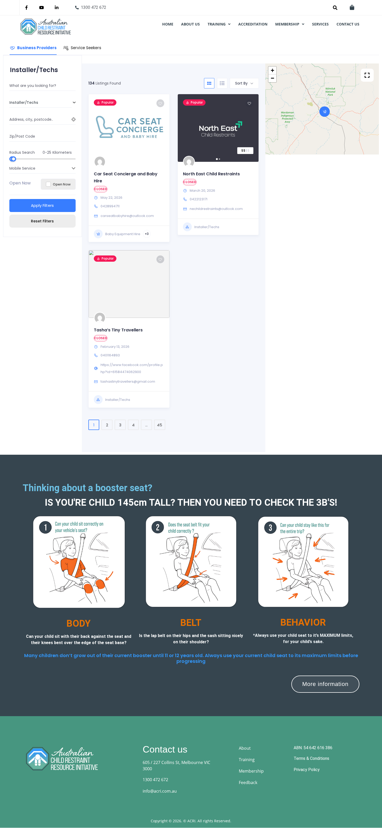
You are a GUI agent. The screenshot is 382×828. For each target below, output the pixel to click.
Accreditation (252, 24)
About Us (190, 24)
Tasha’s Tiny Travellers (118, 330)
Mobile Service (22, 168)
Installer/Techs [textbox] (23, 102)
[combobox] (40, 102)
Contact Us (348, 24)
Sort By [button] (241, 83)
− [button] (272, 78)
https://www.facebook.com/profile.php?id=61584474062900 (132, 368)
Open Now (20, 183)
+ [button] (272, 70)
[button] (219, 24)
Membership (287, 24)
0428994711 (110, 206)
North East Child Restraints (211, 174)
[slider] (13, 159)
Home (167, 24)
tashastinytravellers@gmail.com (128, 381)
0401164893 (110, 355)
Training (217, 24)
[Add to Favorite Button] (160, 103)
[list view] (222, 83)
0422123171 (198, 199)
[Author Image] (100, 162)
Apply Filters (42, 205)
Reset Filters (42, 221)
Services (320, 24)
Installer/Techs (206, 226)
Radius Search (22, 152)
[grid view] (209, 83)
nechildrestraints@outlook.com (216, 208)
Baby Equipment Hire (122, 234)
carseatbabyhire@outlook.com (127, 215)
